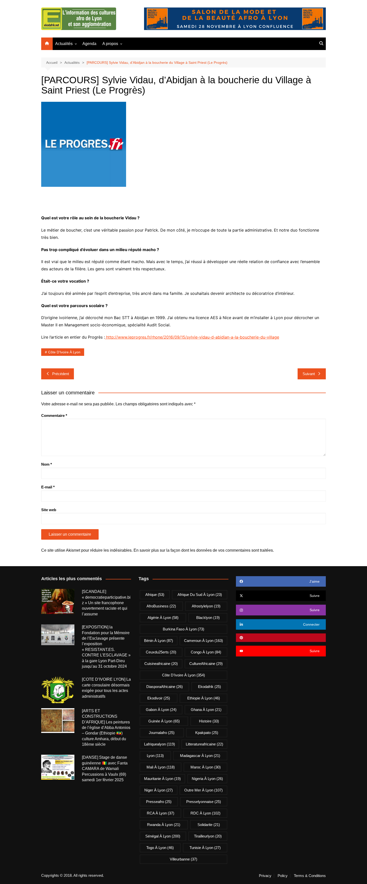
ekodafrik (209, 686)
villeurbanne (183, 859)
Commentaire (54, 415)
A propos (110, 44)
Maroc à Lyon (205, 767)
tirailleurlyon (208, 836)
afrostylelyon (206, 606)
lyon (155, 755)
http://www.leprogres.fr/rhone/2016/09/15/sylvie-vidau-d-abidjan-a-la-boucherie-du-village (192, 337)
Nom (46, 464)
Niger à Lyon (158, 790)
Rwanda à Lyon (163, 824)
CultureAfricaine (206, 663)
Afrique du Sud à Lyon (200, 594)
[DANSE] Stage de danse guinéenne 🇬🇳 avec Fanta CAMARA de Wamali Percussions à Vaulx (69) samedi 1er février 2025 (105, 768)
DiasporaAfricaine (164, 686)
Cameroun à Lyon (203, 640)
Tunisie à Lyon (205, 847)
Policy (283, 876)
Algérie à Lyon (163, 617)
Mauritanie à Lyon (162, 778)
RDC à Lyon (205, 813)
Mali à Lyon (161, 767)
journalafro (162, 732)
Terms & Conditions (310, 876)
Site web (48, 510)
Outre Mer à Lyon (203, 790)
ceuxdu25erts (161, 652)
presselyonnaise (203, 801)
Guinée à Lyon (164, 721)
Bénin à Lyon (158, 640)
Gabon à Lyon (161, 709)
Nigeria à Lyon (207, 778)
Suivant (309, 374)
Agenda (89, 44)
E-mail (48, 487)
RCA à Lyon (160, 813)
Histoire (209, 721)
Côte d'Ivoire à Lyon (64, 352)
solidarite (208, 824)
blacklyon (208, 617)
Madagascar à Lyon (200, 755)
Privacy (265, 876)
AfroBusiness (161, 606)
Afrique (154, 594)
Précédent (60, 374)
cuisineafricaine (161, 663)
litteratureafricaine (204, 744)
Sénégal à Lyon (162, 836)
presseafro (159, 801)
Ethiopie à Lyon (203, 698)
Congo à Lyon (206, 652)
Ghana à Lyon (206, 709)
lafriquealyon (159, 744)
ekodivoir (158, 698)
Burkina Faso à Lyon (183, 629)
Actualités (64, 44)
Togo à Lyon (160, 847)
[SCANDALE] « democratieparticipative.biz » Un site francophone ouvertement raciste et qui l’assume (106, 602)
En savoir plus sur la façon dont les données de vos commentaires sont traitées (203, 550)
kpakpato (206, 732)
